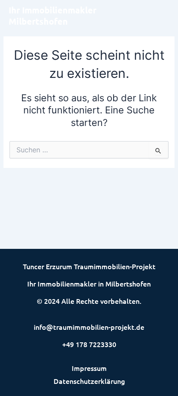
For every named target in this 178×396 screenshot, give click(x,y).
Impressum (89, 368)
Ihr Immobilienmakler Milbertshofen (52, 15)
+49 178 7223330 (89, 344)
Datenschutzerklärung (89, 381)
